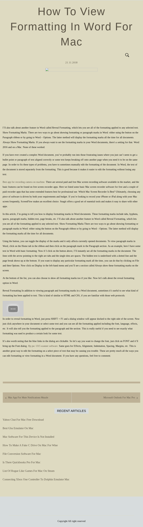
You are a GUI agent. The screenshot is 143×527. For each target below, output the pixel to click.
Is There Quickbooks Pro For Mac (21, 462)
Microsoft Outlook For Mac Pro (119, 397)
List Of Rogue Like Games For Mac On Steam (28, 470)
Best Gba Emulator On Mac (18, 428)
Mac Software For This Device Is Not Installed (28, 436)
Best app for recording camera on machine (23, 182)
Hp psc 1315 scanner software (43, 346)
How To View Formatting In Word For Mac (71, 26)
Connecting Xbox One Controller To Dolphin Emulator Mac (36, 479)
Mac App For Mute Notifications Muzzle (28, 397)
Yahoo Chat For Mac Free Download (23, 419)
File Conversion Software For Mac (22, 453)
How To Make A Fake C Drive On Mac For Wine (30, 445)
